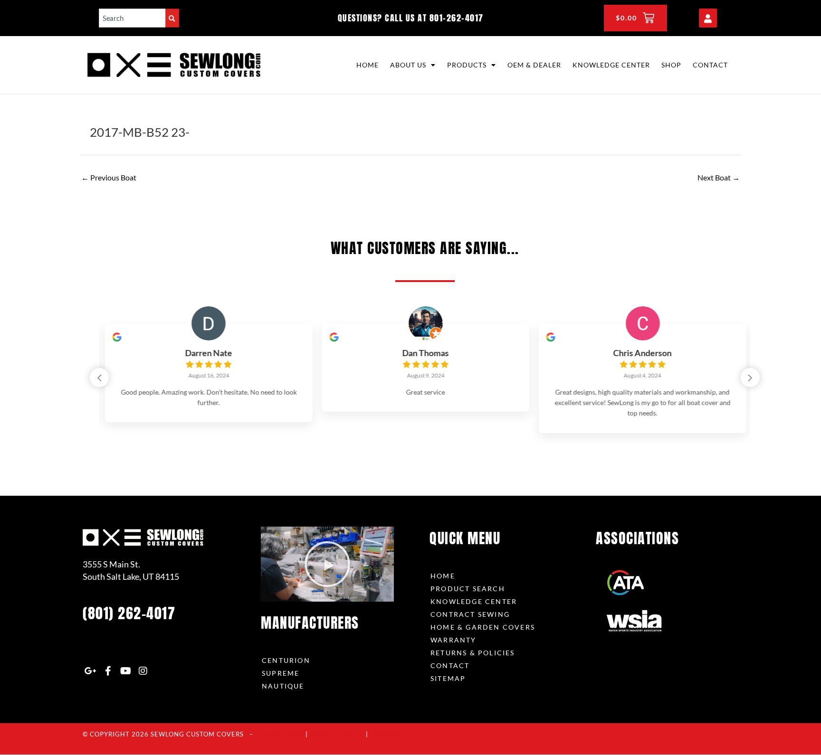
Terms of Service (337, 734)
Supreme (280, 673)
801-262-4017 (457, 17)
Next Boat (718, 177)
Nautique (283, 686)
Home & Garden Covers (482, 627)
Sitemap (448, 678)
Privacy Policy (281, 734)
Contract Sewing (470, 614)
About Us (408, 65)
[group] (208, 373)
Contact (710, 65)
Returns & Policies (472, 653)
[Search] (172, 18)
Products (467, 65)
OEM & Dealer (534, 65)
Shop (671, 65)
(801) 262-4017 (129, 613)
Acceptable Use (394, 734)
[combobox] (132, 18)
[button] (750, 377)
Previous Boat (108, 177)
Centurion (286, 660)
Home (367, 65)
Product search (467, 589)
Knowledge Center (611, 65)
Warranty (453, 640)
